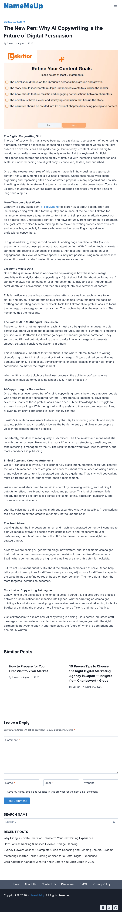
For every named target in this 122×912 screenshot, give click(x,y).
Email (49, 782)
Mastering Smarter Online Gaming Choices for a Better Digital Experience (50, 856)
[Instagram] (115, 907)
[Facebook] (103, 907)
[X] (109, 907)
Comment (12, 740)
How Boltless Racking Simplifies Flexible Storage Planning (41, 844)
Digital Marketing (14, 22)
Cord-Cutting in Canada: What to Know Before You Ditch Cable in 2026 (49, 861)
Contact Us (49, 884)
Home (15, 884)
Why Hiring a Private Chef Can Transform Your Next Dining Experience (48, 838)
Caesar (10, 43)
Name (10, 782)
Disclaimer (67, 884)
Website (89, 782)
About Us (30, 884)
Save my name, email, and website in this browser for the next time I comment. (52, 791)
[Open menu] (115, 6)
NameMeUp (37, 895)
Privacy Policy (101, 884)
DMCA (84, 884)
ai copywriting (50, 206)
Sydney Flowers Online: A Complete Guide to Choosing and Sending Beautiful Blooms (58, 849)
